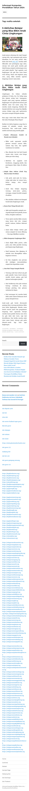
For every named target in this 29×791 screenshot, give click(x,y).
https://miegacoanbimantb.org (11, 676)
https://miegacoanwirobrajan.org (12, 637)
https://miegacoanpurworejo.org (12, 713)
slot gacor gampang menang (11, 460)
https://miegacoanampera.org (11, 572)
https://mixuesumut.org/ (10, 538)
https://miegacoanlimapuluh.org (12, 730)
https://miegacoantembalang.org (12, 639)
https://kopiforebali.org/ (9, 529)
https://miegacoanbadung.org (11, 687)
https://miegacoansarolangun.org (12, 728)
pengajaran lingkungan (13, 330)
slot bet (4, 413)
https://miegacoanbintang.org (11, 661)
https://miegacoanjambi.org (11, 618)
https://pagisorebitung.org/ (10, 501)
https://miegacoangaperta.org (11, 635)
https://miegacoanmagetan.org (12, 685)
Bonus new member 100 (9, 395)
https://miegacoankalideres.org (12, 594)
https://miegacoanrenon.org (11, 549)
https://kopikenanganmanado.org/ (13, 525)
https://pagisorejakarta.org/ (11, 493)
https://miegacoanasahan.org (11, 702)
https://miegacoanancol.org (11, 738)
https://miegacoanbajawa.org (11, 665)
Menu (4, 12)
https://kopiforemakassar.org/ (11, 516)
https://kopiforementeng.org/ (11, 508)
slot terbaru (5, 434)
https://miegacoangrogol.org (11, 592)
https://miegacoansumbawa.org (12, 715)
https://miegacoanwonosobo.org (12, 570)
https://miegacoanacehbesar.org (12, 691)
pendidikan (13, 328)
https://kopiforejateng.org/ (10, 475)
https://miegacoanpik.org (10, 600)
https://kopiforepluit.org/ (10, 512)
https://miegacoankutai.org (10, 717)
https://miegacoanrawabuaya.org (12, 588)
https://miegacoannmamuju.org (12, 678)
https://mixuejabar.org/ (9, 536)
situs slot (15, 61)
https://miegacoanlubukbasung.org (13, 607)
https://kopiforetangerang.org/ (12, 486)
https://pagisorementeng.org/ (11, 497)
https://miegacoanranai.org (10, 566)
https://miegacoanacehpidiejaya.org (13, 721)
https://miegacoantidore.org (11, 562)
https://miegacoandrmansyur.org (12, 749)
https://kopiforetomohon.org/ (11, 514)
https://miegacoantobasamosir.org (13, 695)
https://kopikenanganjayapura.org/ (13, 484)
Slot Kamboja (6, 777)
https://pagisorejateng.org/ (10, 506)
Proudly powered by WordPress (10, 788)
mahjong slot (6, 451)
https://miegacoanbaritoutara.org (12, 710)
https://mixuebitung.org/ (10, 482)
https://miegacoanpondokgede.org (13, 596)
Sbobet (4, 766)
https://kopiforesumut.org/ (10, 478)
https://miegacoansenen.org (11, 577)
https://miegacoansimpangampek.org (14, 706)
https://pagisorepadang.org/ (11, 503)
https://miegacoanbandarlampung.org (14, 616)
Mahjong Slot (6, 774)
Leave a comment (19, 331)
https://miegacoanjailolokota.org (12, 719)
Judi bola (5, 762)
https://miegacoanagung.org (11, 560)
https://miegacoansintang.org (11, 551)
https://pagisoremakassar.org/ (11, 491)
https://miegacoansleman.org (11, 626)
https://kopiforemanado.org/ (11, 534)
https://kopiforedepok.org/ (10, 527)
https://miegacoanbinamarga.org (12, 575)
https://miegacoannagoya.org (11, 628)
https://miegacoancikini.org (11, 585)
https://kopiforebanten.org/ (11, 473)
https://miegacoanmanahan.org (12, 646)
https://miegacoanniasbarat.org (12, 682)
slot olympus (6, 430)
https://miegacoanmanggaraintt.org (13, 680)
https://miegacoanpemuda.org (11, 547)
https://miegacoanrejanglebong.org (13, 700)
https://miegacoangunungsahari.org (13, 736)
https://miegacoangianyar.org (11, 624)
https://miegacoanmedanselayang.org (14, 633)
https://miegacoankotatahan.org (12, 568)
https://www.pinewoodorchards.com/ (13, 443)
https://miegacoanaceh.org (10, 564)
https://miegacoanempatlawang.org (13, 704)
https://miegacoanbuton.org (11, 697)
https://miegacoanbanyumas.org (12, 657)
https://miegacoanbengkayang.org (13, 732)
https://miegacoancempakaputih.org (13, 734)
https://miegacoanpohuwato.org (12, 650)
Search (4, 340)
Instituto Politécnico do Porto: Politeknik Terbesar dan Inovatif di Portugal (13, 397)
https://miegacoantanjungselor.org (16, 613)
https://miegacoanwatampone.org (13, 708)
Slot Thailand (6, 781)
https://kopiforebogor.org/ (10, 531)
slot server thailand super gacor (12, 421)
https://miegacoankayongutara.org (13, 648)
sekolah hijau (10, 331)
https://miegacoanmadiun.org (11, 747)
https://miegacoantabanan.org (11, 689)
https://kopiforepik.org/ (9, 510)
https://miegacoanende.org (10, 557)
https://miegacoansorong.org (11, 620)
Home (4, 759)
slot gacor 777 (6, 447)
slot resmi (5, 438)
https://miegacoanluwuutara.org (12, 693)
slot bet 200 (6, 456)
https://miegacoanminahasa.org (12, 622)
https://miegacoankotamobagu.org (13, 672)
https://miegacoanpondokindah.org (13, 590)
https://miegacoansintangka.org (12, 663)
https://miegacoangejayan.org (11, 544)
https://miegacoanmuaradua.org (12, 609)
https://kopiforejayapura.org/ (11, 480)
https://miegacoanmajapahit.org (12, 641)
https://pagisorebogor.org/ (10, 521)
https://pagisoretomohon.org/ (11, 499)
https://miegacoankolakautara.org (13, 605)
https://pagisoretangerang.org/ (12, 523)
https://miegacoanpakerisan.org (12, 745)
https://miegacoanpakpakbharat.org (13, 723)
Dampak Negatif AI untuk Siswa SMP (15, 361)
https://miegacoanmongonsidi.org (13, 631)
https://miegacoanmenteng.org (12, 598)
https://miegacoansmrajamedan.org (13, 751)
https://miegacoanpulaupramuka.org (13, 553)
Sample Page (6, 770)
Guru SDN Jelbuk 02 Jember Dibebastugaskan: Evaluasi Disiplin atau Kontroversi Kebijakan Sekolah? (15, 370)
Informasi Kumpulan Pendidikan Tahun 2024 (13, 6)
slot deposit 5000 (7, 408)
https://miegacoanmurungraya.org (13, 674)
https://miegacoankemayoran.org (12, 579)
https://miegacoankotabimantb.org (13, 581)
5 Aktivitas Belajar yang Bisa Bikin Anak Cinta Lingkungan (14, 31)
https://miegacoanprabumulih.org (12, 555)
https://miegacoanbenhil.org (11, 583)
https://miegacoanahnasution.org (12, 542)
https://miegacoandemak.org (11, 725)
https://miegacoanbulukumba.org (12, 659)
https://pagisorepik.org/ (9, 488)
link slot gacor (6, 426)
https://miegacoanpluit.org (10, 603)
